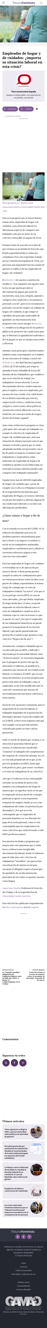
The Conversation (14, 907)
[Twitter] (6, 1062)
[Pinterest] (23, 1062)
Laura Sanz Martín (11, 206)
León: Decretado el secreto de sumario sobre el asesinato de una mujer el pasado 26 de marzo (35, 976)
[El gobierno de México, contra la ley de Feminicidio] (36, 1191)
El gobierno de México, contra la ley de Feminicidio (16, 1189)
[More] (36, 109)
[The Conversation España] (23, 81)
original (34, 907)
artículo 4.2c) (8, 362)
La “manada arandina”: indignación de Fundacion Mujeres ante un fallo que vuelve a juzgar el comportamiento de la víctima (11, 978)
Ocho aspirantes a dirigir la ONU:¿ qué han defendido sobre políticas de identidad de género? (16, 1133)
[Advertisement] (23, 145)
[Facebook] (14, 1062)
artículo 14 (10, 279)
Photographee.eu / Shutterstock (17, 202)
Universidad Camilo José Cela (16, 896)
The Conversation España (23, 92)
